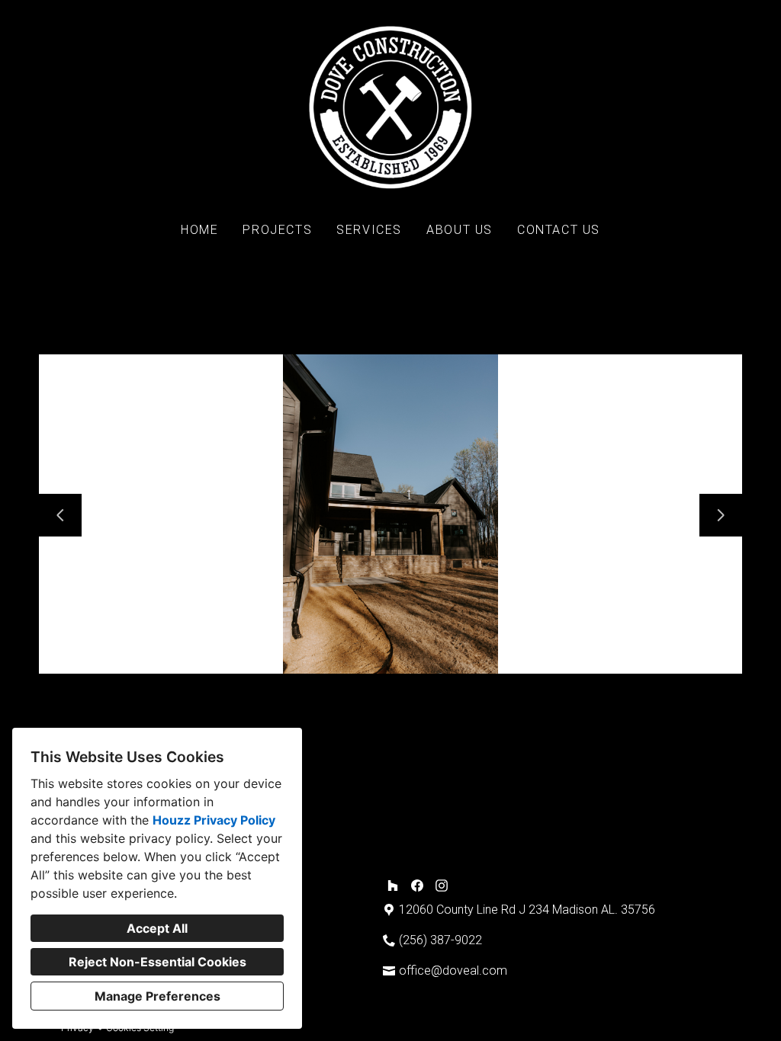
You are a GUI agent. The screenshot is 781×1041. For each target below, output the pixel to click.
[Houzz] (393, 885)
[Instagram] (442, 885)
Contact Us (558, 230)
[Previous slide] (60, 515)
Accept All (157, 928)
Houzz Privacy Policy (214, 820)
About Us (459, 230)
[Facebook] (417, 885)
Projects (277, 230)
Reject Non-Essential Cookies (157, 961)
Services (369, 230)
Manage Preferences (157, 996)
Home (199, 230)
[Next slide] (720, 515)
